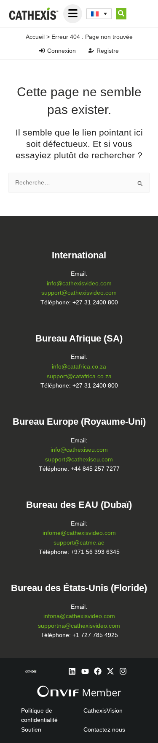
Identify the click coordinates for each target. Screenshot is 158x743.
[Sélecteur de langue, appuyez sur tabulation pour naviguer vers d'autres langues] (99, 13)
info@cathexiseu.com (79, 450)
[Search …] (121, 14)
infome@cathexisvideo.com (79, 533)
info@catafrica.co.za (79, 366)
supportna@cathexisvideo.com (79, 626)
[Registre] (91, 50)
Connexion (61, 50)
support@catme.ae (79, 543)
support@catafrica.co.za (79, 376)
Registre (107, 50)
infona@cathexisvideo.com (79, 616)
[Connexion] (42, 50)
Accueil (35, 36)
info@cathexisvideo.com (79, 283)
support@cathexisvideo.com (79, 293)
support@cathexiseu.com (79, 459)
